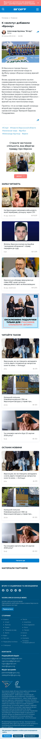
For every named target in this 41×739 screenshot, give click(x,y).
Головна (5, 18)
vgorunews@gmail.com (11, 661)
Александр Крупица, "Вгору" (19, 31)
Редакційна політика (10, 642)
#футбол (22, 131)
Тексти (25, 619)
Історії (7, 622)
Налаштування (30, 736)
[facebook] (3, 591)
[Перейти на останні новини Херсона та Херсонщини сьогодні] (20, 9)
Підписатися (8, 609)
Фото (26, 627)
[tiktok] (19, 591)
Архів (24, 635)
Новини (14, 18)
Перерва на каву (11, 630)
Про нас (6, 638)
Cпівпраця (7, 645)
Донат (19, 176)
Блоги (25, 633)
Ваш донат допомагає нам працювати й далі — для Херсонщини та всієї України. (19, 3)
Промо (26, 630)
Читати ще (20, 561)
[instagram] (7, 591)
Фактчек (8, 625)
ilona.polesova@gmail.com (12, 659)
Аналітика (27, 622)
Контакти (26, 638)
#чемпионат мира (9, 131)
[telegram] (15, 591)
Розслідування (29, 625)
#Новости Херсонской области (23, 128)
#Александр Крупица (11, 134)
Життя (7, 633)
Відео (5, 635)
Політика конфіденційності (28, 641)
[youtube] (11, 591)
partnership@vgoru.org (10, 673)
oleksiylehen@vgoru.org (11, 675)
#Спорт (5, 128)
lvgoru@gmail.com (9, 664)
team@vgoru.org (8, 666)
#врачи (25, 134)
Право (7, 627)
